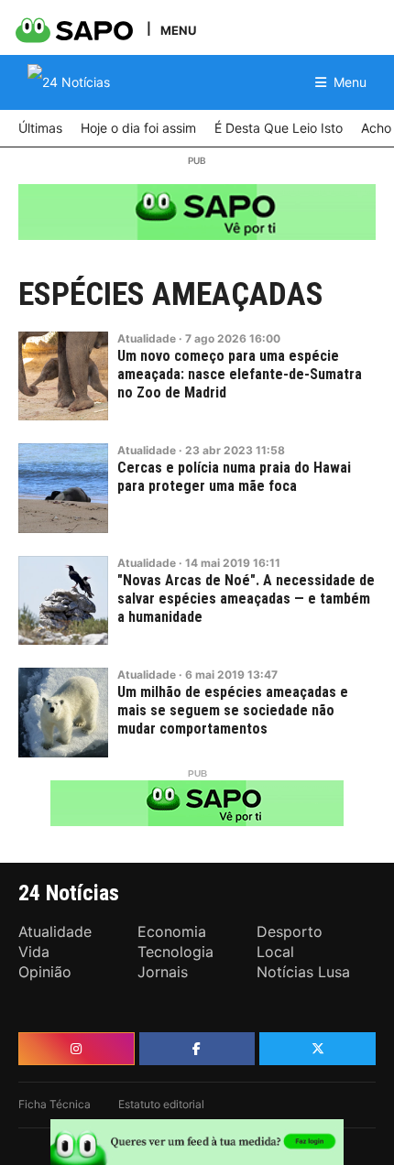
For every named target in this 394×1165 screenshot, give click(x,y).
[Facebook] (197, 1048)
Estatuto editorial (161, 1104)
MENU (178, 30)
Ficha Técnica (54, 1104)
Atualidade (146, 338)
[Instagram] (76, 1048)
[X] (317, 1048)
